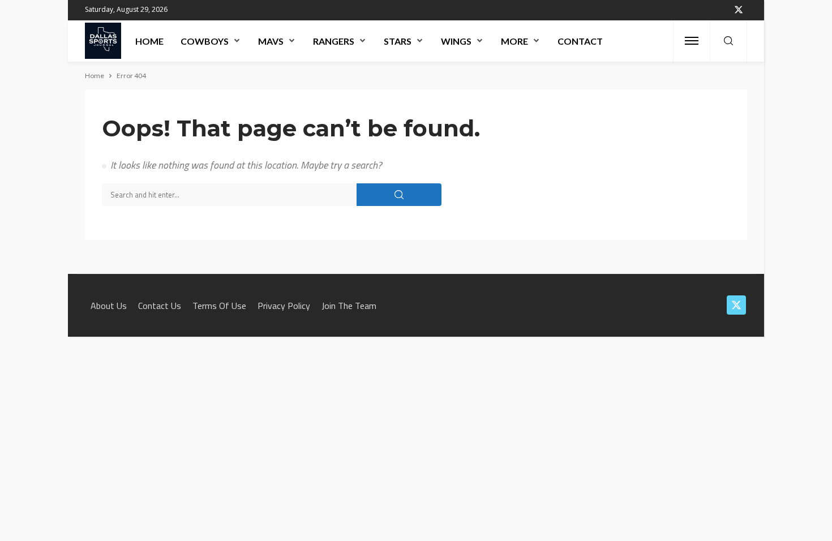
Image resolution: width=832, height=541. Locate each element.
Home (149, 41)
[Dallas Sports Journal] (103, 41)
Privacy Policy (284, 305)
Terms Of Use (219, 305)
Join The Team (348, 305)
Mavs (271, 41)
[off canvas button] (691, 40)
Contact (580, 41)
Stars (397, 41)
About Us (109, 305)
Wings (456, 41)
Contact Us (159, 305)
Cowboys (205, 41)
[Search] (728, 41)
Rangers (333, 41)
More (514, 41)
